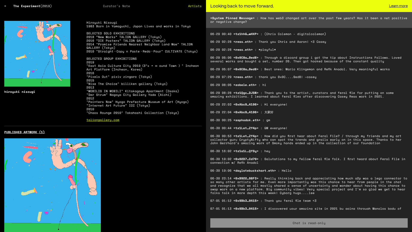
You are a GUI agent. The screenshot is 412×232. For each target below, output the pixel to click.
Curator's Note (116, 6)
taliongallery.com (102, 120)
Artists (195, 6)
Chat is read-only (309, 223)
